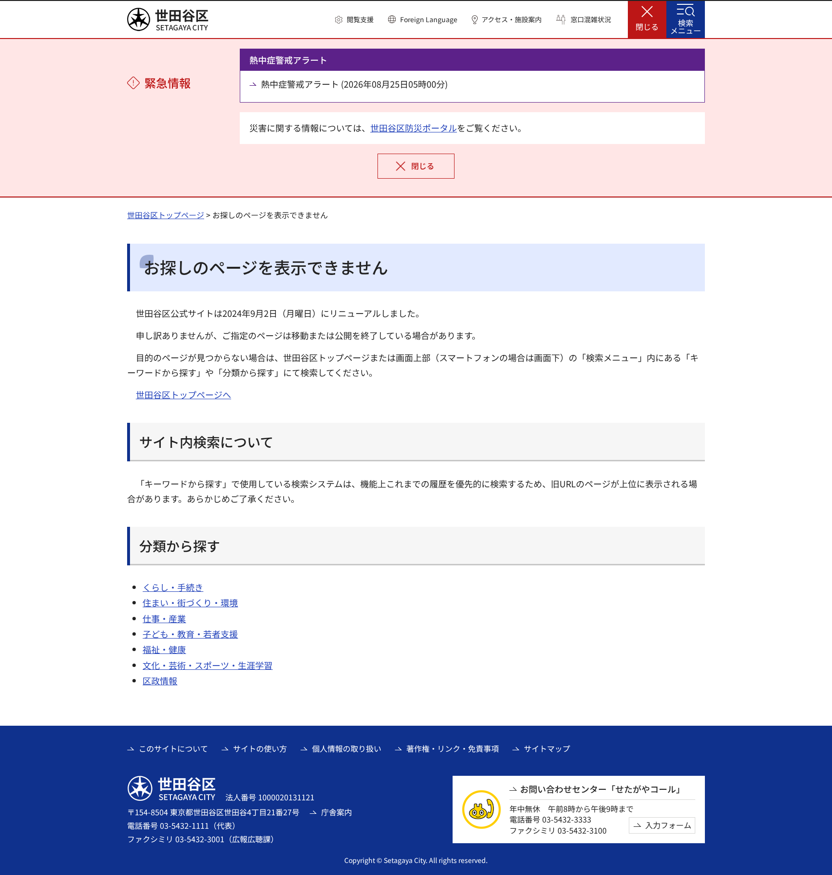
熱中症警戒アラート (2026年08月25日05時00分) (354, 84)
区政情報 (160, 680)
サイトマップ (547, 748)
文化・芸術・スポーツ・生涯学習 (208, 665)
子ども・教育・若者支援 (190, 633)
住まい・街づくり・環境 (190, 602)
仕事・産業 (164, 618)
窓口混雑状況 (591, 19)
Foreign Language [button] (428, 19)
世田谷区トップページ (165, 215)
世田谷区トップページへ (183, 394)
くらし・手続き (173, 587)
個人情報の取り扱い (346, 748)
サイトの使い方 (260, 748)
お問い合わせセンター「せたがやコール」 (602, 789)
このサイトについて (173, 748)
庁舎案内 (336, 812)
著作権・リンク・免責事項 (452, 748)
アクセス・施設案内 (511, 19)
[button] (354, 20)
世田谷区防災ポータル (413, 127)
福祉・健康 (164, 649)
